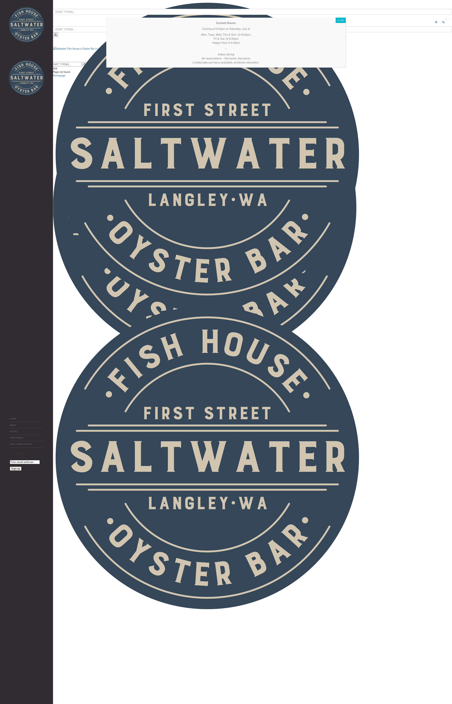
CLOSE (340, 20)
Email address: (19, 458)
